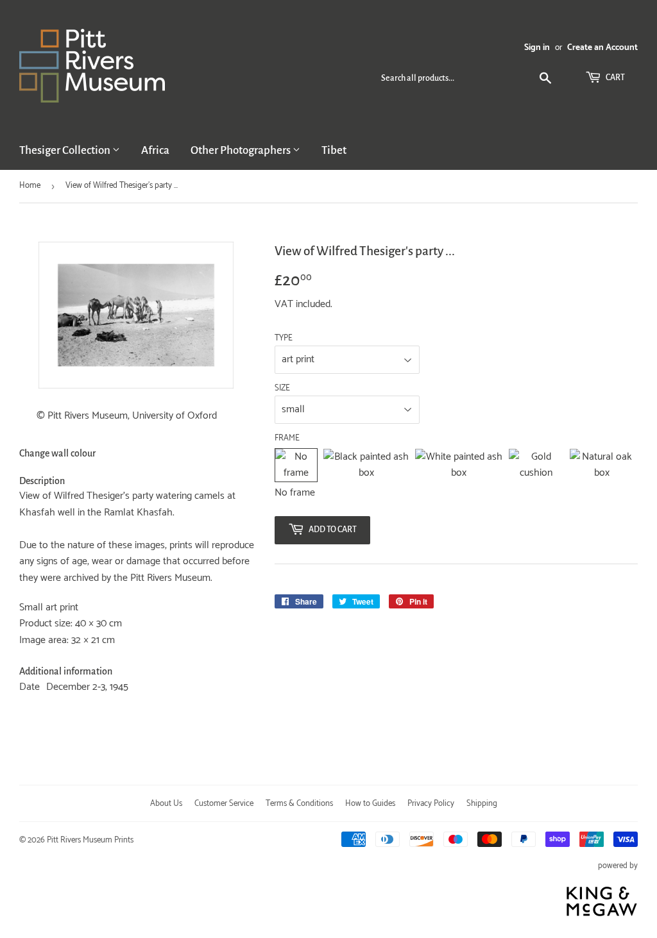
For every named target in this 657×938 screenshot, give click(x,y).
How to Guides (370, 803)
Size (282, 388)
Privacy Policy (430, 803)
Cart (614, 77)
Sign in (537, 47)
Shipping (481, 803)
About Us (166, 803)
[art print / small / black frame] (366, 465)
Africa (155, 150)
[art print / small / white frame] (458, 465)
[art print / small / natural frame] (602, 465)
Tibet (333, 150)
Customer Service (223, 803)
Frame (287, 438)
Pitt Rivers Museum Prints (90, 840)
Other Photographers (242, 150)
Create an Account (602, 47)
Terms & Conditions (299, 803)
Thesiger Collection (65, 150)
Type (284, 338)
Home (29, 185)
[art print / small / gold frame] (536, 465)
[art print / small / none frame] (296, 465)
